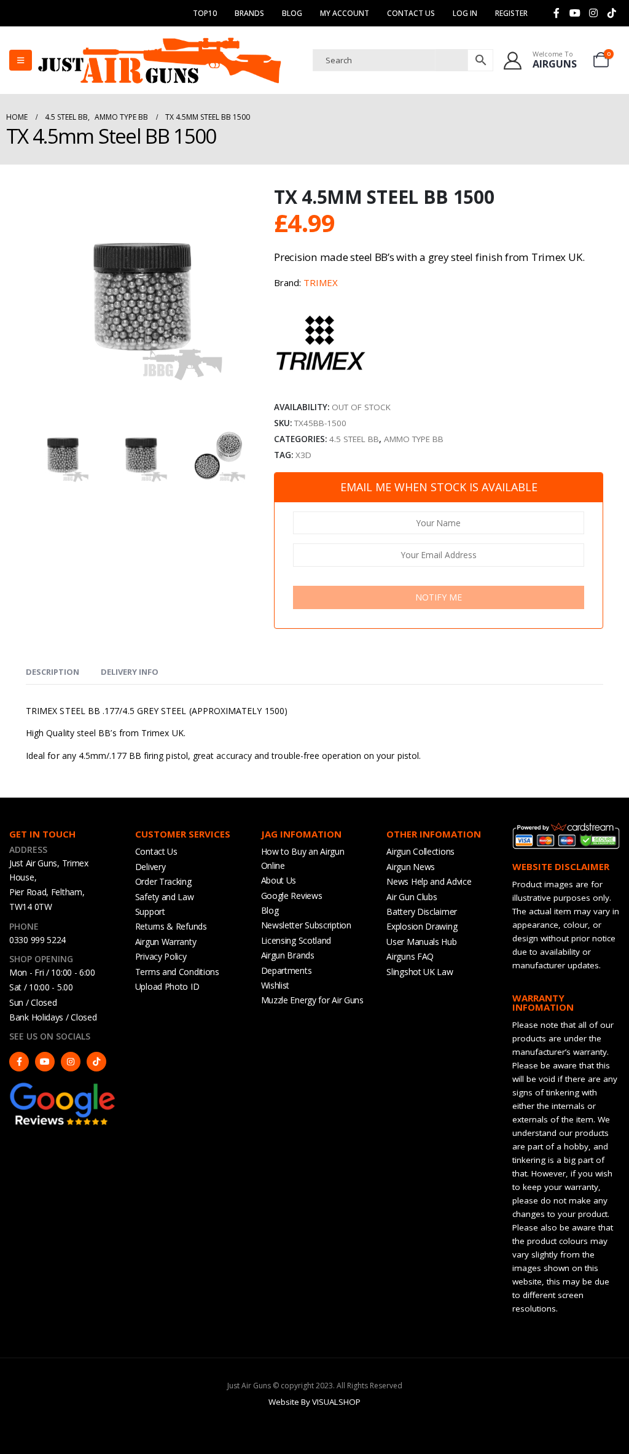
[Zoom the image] (63, 1086)
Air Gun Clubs (411, 897)
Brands (249, 13)
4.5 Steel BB (354, 439)
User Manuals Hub (421, 941)
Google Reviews (291, 895)
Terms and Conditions (177, 972)
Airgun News (410, 867)
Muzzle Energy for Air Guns (312, 1000)
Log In (465, 13)
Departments (286, 970)
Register (511, 13)
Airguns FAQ (410, 956)
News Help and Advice (428, 881)
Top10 (205, 13)
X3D (303, 455)
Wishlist (275, 985)
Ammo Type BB (413, 439)
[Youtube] (575, 13)
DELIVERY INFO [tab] (129, 671)
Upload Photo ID (167, 986)
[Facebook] (556, 13)
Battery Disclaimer (421, 911)
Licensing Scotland (296, 940)
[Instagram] (593, 13)
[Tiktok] (611, 13)
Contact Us (411, 13)
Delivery (150, 867)
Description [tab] (52, 671)
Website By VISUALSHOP (314, 1401)
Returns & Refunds (171, 926)
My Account (344, 13)
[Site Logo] (160, 60)
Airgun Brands (287, 955)
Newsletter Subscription (306, 925)
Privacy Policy (161, 956)
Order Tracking (163, 881)
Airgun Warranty (166, 941)
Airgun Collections (420, 851)
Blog (292, 13)
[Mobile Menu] (20, 60)
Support (150, 911)
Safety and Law (164, 897)
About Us (279, 880)
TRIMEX (320, 282)
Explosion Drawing (421, 926)
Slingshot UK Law (419, 972)
